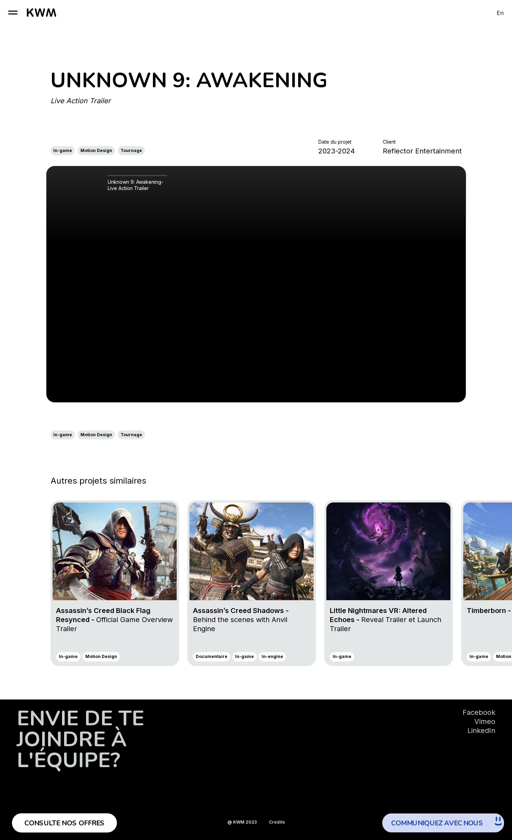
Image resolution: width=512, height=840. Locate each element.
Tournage (131, 150)
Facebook (479, 712)
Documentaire (211, 656)
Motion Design (96, 150)
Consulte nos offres (64, 823)
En (500, 12)
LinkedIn (481, 730)
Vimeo (484, 721)
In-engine (272, 656)
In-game (62, 150)
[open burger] (12, 12)
